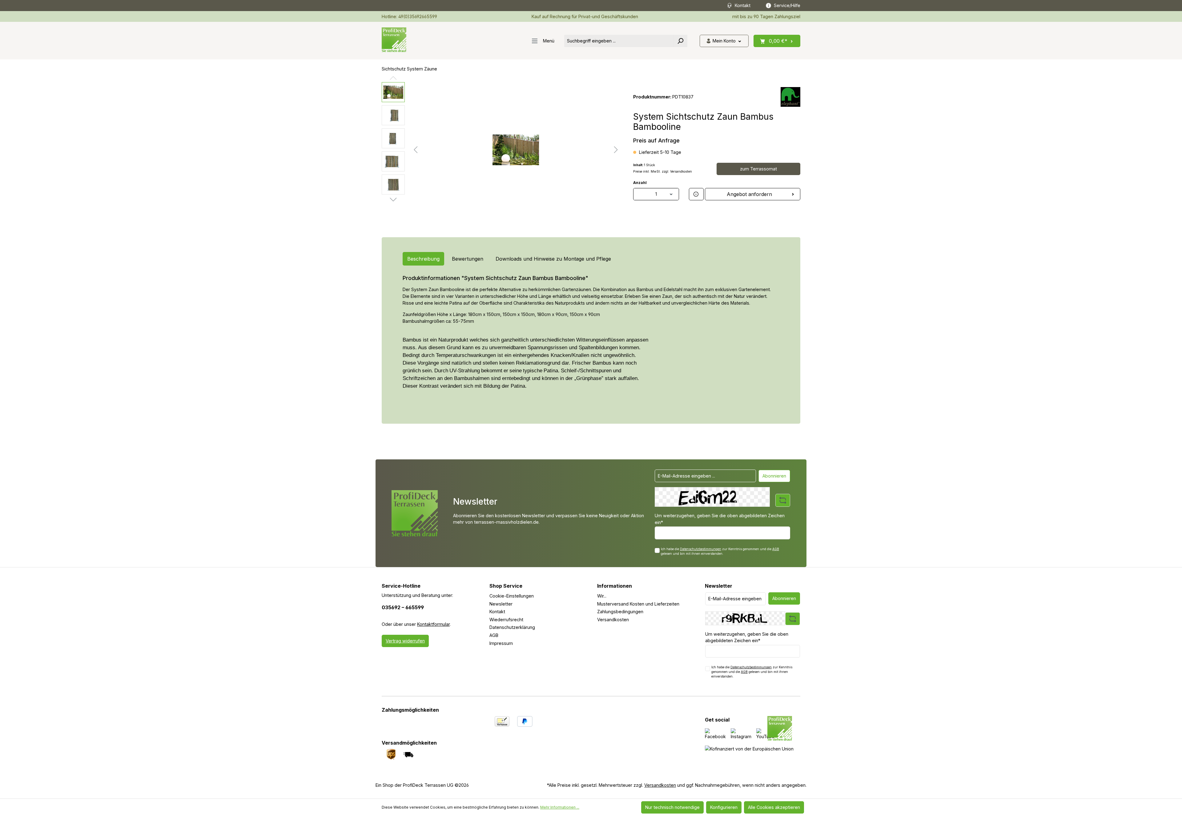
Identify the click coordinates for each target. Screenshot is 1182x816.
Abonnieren (774, 475)
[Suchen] (680, 41)
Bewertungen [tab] (467, 259)
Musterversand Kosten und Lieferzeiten (638, 603)
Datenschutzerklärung (512, 627)
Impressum (501, 643)
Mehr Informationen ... (559, 807)
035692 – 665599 (403, 607)
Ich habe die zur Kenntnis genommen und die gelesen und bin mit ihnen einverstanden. (720, 551)
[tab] (423, 259)
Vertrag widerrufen (405, 640)
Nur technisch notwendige (672, 807)
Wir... (601, 595)
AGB (775, 549)
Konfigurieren (724, 807)
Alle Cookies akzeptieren (774, 807)
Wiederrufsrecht (506, 619)
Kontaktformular (433, 624)
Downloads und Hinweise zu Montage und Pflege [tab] (553, 259)
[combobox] (618, 41)
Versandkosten (613, 619)
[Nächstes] (616, 150)
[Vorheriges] (415, 150)
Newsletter (501, 603)
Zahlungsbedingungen (620, 611)
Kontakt (497, 611)
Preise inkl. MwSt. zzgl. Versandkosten (662, 172)
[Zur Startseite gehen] (394, 39)
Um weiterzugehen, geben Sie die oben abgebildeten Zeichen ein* (720, 519)
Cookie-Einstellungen (511, 595)
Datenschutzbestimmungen (700, 549)
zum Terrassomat (758, 168)
